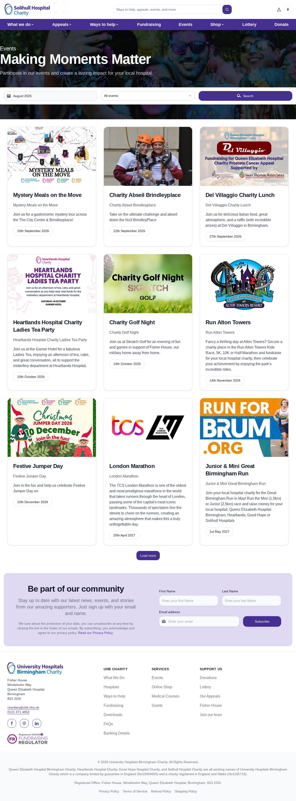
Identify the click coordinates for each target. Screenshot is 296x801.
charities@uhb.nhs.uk (23, 707)
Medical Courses (165, 696)
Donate (281, 24)
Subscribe (262, 621)
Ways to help (102, 24)
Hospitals (111, 687)
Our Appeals (210, 696)
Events (185, 24)
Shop (215, 24)
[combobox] (148, 95)
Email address (169, 612)
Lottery (249, 24)
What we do (19, 24)
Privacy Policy (109, 791)
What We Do (114, 678)
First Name (167, 591)
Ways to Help (114, 696)
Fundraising (149, 24)
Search (248, 96)
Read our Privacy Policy (95, 633)
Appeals (60, 24)
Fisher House (211, 705)
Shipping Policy (186, 791)
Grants (157, 705)
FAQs (108, 724)
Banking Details (117, 733)
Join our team (211, 715)
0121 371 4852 (18, 712)
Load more (148, 555)
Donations (208, 678)
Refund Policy (161, 791)
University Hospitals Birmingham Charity (138, 762)
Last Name (230, 591)
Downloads (113, 715)
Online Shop (162, 687)
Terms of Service (135, 791)
